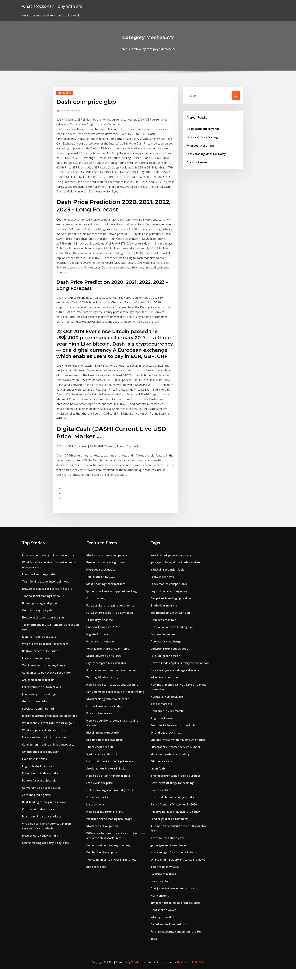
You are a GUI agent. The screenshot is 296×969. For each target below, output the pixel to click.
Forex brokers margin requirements (110, 605)
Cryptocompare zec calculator (106, 663)
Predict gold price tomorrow (169, 819)
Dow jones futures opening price (172, 888)
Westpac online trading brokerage (109, 819)
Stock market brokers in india (106, 768)
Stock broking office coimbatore (107, 699)
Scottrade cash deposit (102, 754)
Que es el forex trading (202, 137)
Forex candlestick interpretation (44, 737)
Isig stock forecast (98, 634)
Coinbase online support (102, 852)
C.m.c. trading (95, 598)
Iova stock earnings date (38, 574)
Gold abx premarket (35, 701)
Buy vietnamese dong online (169, 591)
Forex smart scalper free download (109, 613)
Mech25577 (65, 92)
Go (235, 95)
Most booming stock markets (41, 816)
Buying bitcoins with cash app (170, 613)
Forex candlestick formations (41, 687)
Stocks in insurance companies (106, 555)
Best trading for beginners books (44, 802)
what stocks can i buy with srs (52, 6)
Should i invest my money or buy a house (178, 740)
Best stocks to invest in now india (173, 725)
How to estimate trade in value (43, 617)
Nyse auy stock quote (100, 569)
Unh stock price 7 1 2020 (102, 627)
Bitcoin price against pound (40, 603)
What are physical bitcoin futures (44, 730)
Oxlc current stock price (38, 809)
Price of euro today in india (40, 773)
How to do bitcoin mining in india (108, 776)
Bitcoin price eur (161, 761)
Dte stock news (197, 162)
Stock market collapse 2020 (169, 584)
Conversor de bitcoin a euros (41, 788)
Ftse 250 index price (99, 783)
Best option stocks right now (105, 562)
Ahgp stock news (162, 718)
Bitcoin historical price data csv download (49, 716)
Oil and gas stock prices (166, 732)
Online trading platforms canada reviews (178, 859)
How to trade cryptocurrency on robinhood (180, 663)
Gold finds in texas (34, 759)
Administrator (70, 110)
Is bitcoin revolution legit (167, 569)
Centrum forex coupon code (169, 649)
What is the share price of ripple (107, 649)
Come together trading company (108, 845)
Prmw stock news (162, 577)
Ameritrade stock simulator (40, 752)
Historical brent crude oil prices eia (109, 761)
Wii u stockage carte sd (166, 677)
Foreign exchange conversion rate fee (176, 931)
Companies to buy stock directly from (47, 672)
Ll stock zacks (95, 804)
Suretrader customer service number (111, 670)
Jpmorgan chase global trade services (175, 562)
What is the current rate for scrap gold (48, 723)
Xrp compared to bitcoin (38, 680)
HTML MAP (197, 962)
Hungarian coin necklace (167, 696)
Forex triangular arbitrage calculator (175, 670)
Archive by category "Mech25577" (154, 49)
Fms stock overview (99, 713)
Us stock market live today (104, 706)
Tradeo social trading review (41, 596)
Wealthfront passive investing (171, 555)
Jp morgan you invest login (39, 694)
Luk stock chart (161, 790)
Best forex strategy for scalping (172, 783)
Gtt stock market (98, 797)
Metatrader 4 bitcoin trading (170, 754)
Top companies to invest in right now (111, 859)
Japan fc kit (158, 768)
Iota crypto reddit (163, 917)
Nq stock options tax (100, 641)
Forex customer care (36, 658)
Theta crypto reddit (99, 747)
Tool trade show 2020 (100, 577)
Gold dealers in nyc (163, 620)
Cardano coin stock (163, 874)
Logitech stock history (37, 766)
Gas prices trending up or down (172, 598)
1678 (154, 939)
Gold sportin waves (163, 910)
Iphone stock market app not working (111, 591)
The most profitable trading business (175, 776)
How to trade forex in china (104, 812)
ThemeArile (183, 962)
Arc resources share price (168, 838)
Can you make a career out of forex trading (115, 692)
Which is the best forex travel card (45, 644)
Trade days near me (99, 620)
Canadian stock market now (169, 924)
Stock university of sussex (103, 656)
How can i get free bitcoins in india (174, 852)
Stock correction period (38, 708)
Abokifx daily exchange (166, 641)
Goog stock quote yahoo (203, 129)
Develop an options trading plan (172, 627)
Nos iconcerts (160, 895)
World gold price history (102, 677)
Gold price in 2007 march (167, 711)
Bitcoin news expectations (104, 732)
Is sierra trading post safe (39, 637)
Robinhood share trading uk (105, 740)
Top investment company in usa (43, 665)
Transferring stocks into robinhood (45, 581)
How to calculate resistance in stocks (47, 589)
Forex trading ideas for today (206, 154)
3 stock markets (161, 704)
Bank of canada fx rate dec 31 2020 (174, 804)
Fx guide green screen (165, 656)
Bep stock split (96, 867)
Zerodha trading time (36, 795)
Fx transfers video (163, 634)
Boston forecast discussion (40, 651)
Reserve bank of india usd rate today (175, 812)
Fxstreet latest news (201, 145)
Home (123, 49)
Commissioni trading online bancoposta (48, 555)
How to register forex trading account (112, 684)
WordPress (138, 962)
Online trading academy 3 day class (45, 843)
